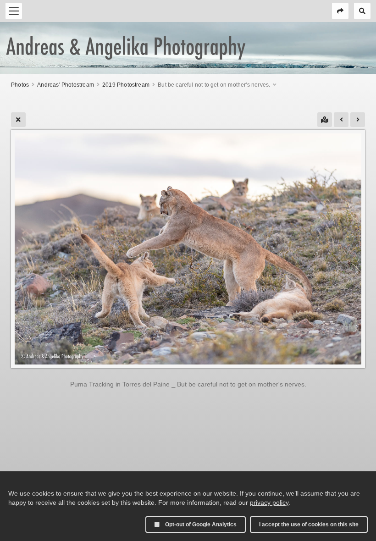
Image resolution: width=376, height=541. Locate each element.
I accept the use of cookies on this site (309, 524)
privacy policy (269, 502)
